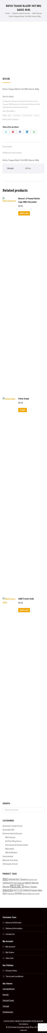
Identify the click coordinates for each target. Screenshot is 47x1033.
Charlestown (8, 1012)
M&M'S (28, 883)
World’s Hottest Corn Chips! (30, 894)
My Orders (10, 952)
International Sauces (20, 107)
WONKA (18, 893)
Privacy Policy (11, 971)
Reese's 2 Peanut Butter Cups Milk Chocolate (29, 200)
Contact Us (10, 934)
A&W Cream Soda (26, 599)
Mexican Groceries (10, 860)
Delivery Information (14, 928)
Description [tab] (7, 146)
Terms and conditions (14, 976)
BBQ (9, 115)
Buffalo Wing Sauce (13, 841)
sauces (36, 115)
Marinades (9, 849)
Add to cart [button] (24, 213)
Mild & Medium (11, 853)
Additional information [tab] (12, 153)
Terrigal (6, 1006)
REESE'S (17, 886)
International (7, 107)
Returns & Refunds (13, 923)
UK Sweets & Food (10, 864)
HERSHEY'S (8, 883)
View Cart (10, 958)
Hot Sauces (17, 115)
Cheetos (24, 879)
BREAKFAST (14, 879)
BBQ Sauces (13, 104)
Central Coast (8, 1000)
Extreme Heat (32, 880)
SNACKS (27, 890)
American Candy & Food (21, 101)
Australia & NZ (8, 830)
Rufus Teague (27, 115)
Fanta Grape (23, 398)
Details (22, 410)
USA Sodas (11, 894)
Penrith (6, 995)
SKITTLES (18, 890)
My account (10, 947)
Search (41, 809)
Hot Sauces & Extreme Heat (29, 104)
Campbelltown (9, 989)
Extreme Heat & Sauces (12, 834)
